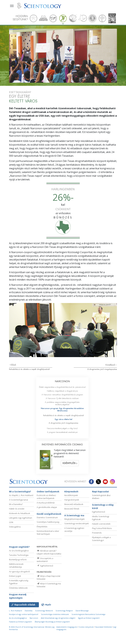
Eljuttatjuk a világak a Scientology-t (101, 539)
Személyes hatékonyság (48, 522)
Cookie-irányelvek (86, 627)
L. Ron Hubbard (15, 610)
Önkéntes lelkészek (18, 587)
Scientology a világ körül (103, 506)
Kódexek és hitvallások (19, 513)
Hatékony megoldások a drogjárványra (62, 390)
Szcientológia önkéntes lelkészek (55, 614)
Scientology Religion (64, 610)
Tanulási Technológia (18, 555)
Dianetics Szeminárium (47, 517)
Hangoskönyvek (71, 499)
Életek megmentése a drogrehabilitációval (62, 387)
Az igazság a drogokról (19, 571)
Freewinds (97, 532)
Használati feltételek (103, 627)
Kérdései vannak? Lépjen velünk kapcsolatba (49, 552)
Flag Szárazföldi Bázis (102, 528)
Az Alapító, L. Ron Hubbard (21, 495)
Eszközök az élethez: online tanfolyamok (46, 497)
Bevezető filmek (71, 508)
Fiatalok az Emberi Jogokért (20, 622)
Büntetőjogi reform (18, 559)
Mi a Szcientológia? (20, 491)
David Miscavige (82, 610)
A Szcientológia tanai (18, 499)
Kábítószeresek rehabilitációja (16, 565)
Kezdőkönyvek (71, 495)
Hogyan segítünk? (19, 546)
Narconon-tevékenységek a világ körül (62, 428)
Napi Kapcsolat (100, 491)
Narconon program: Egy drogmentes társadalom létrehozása (62, 409)
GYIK (11, 522)
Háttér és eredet (16, 508)
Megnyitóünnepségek (74, 519)
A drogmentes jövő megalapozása (102, 369)
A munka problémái (46, 502)
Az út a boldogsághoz (19, 550)
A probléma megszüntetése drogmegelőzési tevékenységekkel (62, 403)
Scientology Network (44, 610)
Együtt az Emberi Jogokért (89, 618)
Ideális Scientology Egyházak (100, 518)
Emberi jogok (15, 576)
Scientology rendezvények (76, 523)
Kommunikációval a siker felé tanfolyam (48, 532)
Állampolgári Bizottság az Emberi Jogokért (52, 622)
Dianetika (28, 610)
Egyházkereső (98, 511)
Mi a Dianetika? (16, 504)
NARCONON (62, 381)
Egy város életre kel (63, 419)
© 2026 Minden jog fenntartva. (31, 628)
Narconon (34, 618)
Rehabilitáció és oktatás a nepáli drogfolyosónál (29, 369)
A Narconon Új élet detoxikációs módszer (62, 398)
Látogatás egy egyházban (20, 517)
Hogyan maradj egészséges (17, 596)
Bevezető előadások (73, 504)
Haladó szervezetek (101, 523)
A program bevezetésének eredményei (62, 432)
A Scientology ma (74, 515)
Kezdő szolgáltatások (49, 513)
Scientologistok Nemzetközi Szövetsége (88, 614)
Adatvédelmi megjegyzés (66, 627)
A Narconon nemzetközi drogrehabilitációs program (62, 394)
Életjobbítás (42, 526)
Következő (111, 364)
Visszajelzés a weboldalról (45, 560)
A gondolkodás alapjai (47, 507)
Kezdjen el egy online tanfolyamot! (23, 614)
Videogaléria (15, 526)
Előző (13, 364)
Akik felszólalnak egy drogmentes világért (58, 618)
